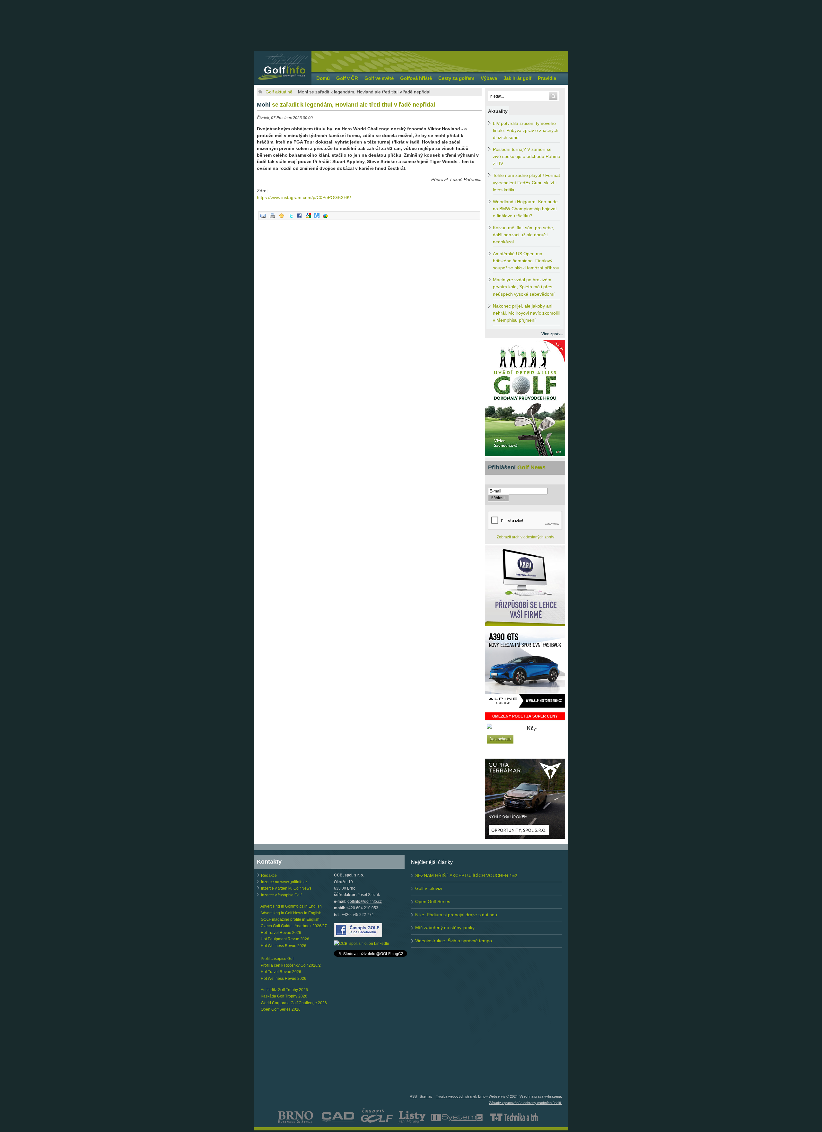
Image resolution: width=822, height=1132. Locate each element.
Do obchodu (500, 739)
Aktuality (498, 111)
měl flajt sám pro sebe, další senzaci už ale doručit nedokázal (523, 234)
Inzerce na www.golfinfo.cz (284, 882)
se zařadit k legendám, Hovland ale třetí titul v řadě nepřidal (346, 104)
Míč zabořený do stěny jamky (445, 927)
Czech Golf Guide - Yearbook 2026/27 (294, 926)
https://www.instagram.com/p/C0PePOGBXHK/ (304, 197)
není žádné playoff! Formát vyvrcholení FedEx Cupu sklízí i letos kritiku (526, 182)
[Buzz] (325, 218)
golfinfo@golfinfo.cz (364, 901)
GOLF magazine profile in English (290, 919)
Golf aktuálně (279, 91)
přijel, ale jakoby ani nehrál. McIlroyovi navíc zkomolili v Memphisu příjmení (526, 313)
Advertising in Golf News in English (290, 913)
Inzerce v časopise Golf (281, 895)
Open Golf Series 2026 (281, 1009)
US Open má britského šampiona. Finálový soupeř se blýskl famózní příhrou (526, 260)
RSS (413, 1096)
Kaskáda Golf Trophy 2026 (284, 996)
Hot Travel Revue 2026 (281, 932)
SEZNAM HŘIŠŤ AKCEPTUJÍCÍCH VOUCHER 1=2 (466, 875)
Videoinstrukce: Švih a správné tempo (453, 940)
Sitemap (426, 1096)
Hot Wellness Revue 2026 (283, 946)
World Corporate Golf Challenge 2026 (294, 1003)
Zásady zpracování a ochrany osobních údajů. (525, 1103)
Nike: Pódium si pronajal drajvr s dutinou (456, 914)
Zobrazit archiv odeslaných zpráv (525, 537)
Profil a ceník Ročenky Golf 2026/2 (291, 965)
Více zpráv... (552, 334)
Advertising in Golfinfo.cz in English (291, 906)
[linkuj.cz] (317, 218)
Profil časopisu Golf (277, 958)
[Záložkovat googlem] (308, 218)
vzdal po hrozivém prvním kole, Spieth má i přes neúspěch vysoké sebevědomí (524, 286)
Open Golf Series (432, 901)
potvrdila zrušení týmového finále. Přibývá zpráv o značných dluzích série (525, 130)
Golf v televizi (428, 888)
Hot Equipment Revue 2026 (285, 939)
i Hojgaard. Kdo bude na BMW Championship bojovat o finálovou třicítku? (525, 208)
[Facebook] (299, 218)
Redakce (269, 875)
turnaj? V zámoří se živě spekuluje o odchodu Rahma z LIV (526, 156)
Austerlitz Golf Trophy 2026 (284, 990)
